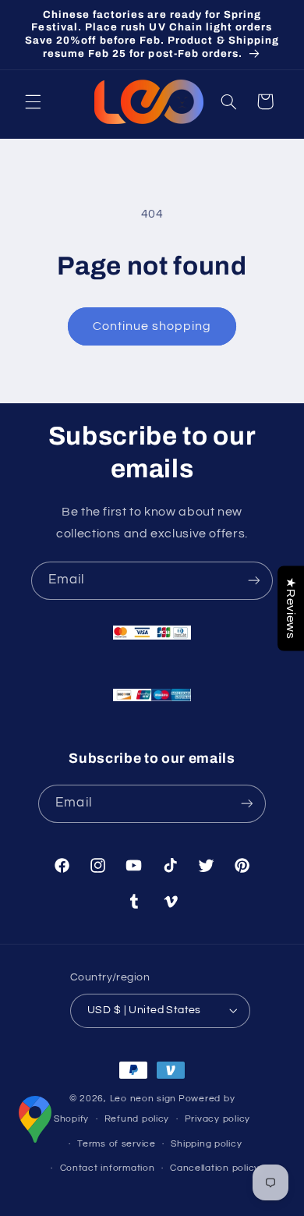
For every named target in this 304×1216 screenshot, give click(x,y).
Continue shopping (152, 326)
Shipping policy (206, 1144)
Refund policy (137, 1119)
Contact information (107, 1168)
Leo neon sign (143, 1098)
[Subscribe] (254, 581)
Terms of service (116, 1144)
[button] (33, 101)
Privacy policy (217, 1119)
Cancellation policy (215, 1168)
